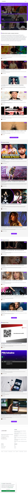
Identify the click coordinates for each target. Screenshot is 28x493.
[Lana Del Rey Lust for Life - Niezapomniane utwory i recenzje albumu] (14, 80)
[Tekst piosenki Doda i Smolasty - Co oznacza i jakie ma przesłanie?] (14, 276)
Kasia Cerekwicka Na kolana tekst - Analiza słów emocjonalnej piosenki (10, 11)
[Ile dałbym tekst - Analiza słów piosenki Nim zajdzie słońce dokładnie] (14, 306)
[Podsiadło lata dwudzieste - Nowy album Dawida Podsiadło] (14, 65)
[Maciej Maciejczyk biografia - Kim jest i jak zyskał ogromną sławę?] (14, 95)
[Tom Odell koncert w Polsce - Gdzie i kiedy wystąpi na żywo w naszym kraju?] (14, 18)
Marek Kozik (4, 347)
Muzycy (15, 446)
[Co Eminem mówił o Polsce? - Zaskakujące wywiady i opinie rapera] (14, 151)
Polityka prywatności (10, 451)
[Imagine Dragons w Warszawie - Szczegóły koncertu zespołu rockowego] (14, 173)
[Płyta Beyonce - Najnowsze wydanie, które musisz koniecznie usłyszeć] (14, 260)
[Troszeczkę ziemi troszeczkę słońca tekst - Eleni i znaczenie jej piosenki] (14, 245)
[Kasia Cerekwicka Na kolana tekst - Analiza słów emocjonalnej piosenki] (14, 10)
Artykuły (15, 429)
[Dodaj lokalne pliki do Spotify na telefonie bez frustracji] (14, 359)
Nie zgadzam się (8, 489)
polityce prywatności (10, 487)
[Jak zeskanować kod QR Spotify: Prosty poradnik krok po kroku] (14, 333)
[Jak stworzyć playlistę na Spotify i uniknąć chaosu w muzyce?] (14, 406)
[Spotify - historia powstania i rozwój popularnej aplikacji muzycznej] (14, 383)
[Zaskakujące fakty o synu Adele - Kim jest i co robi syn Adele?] (14, 26)
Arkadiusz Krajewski (5, 163)
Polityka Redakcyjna (21, 451)
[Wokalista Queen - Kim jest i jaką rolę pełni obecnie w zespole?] (14, 196)
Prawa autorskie (5, 451)
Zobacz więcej (14, 233)
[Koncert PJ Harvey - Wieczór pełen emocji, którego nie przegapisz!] (14, 219)
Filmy (14, 445)
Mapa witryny (25, 451)
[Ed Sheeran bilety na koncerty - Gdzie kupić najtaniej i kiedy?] (14, 50)
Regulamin (2, 451)
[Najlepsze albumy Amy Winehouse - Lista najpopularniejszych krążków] (14, 291)
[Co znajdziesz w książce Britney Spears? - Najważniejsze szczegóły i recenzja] (14, 126)
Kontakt (14, 451)
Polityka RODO (17, 451)
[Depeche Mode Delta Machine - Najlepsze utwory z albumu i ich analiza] (14, 111)
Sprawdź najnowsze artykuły (14, 137)
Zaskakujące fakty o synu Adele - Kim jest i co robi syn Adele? (11, 27)
